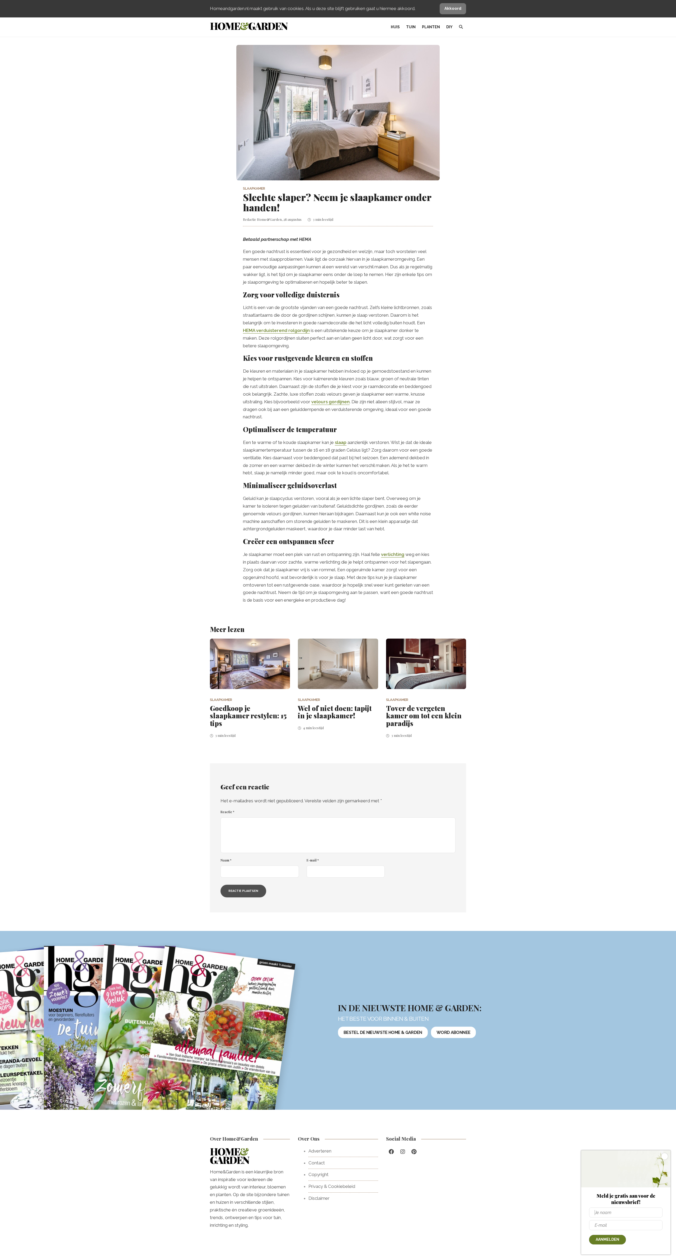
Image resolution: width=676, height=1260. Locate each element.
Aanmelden (607, 1239)
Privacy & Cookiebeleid (331, 1186)
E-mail (313, 860)
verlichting (392, 554)
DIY (449, 27)
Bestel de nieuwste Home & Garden (383, 1032)
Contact (316, 1162)
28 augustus (292, 219)
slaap (340, 442)
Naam (225, 860)
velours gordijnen (330, 401)
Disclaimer (319, 1198)
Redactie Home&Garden (262, 219)
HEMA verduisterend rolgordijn (276, 330)
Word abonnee (453, 1032)
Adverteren (319, 1151)
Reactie (227, 812)
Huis (395, 27)
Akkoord (452, 8)
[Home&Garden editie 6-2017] (218, 1041)
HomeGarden (248, 25)
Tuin (411, 27)
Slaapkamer (254, 188)
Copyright (318, 1174)
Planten (431, 27)
